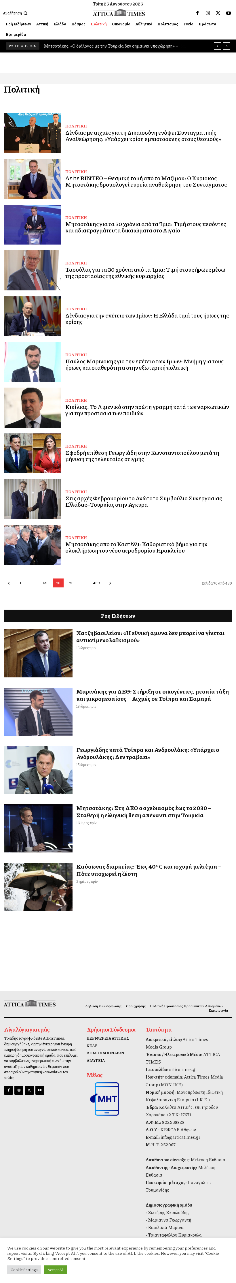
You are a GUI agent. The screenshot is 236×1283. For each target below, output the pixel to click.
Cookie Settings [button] (24, 1269)
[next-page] (110, 582)
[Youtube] (228, 13)
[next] (226, 46)
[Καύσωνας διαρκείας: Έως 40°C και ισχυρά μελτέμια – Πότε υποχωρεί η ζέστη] (38, 887)
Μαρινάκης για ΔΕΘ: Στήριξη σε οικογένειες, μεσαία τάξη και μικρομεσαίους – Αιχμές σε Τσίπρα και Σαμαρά (152, 694)
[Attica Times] (30, 1003)
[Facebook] (197, 13)
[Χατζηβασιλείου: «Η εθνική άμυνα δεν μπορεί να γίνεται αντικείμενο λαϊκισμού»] (38, 653)
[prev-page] (9, 582)
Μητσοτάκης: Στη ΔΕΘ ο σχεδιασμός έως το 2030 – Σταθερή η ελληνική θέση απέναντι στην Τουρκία (144, 811)
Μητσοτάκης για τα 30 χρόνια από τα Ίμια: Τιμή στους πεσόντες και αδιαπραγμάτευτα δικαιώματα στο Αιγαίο (145, 227)
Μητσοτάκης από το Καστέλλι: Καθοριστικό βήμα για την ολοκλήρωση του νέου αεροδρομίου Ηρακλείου (136, 547)
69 (45, 582)
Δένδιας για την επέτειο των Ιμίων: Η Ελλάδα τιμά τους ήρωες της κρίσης (147, 318)
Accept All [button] (55, 1269)
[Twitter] (218, 13)
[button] (16, 13)
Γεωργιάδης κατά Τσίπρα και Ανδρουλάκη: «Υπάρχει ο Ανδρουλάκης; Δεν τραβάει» (147, 753)
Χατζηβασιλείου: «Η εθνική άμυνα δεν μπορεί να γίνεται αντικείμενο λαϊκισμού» (150, 636)
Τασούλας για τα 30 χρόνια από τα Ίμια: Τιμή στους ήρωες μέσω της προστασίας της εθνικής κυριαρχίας (145, 272)
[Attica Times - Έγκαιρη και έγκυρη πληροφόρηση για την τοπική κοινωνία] (118, 12)
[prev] (217, 46)
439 (96, 582)
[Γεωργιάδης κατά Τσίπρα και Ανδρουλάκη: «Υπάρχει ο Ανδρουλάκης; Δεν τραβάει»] (38, 770)
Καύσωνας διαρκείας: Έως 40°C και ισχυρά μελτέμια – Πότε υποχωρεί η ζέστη (149, 870)
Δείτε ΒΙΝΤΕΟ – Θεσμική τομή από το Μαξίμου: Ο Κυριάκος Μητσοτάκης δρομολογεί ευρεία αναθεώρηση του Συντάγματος (146, 181)
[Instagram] (207, 13)
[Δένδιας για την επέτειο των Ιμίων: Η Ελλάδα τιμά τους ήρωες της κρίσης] (32, 316)
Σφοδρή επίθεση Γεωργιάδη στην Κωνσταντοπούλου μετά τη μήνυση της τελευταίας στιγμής (142, 455)
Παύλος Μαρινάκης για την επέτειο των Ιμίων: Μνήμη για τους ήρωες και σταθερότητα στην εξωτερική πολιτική (144, 364)
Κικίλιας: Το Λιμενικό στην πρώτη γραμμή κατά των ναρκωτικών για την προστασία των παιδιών (147, 410)
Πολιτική (76, 126)
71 (71, 582)
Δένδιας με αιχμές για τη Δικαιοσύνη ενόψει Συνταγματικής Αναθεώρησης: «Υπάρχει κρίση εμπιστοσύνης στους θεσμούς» (143, 135)
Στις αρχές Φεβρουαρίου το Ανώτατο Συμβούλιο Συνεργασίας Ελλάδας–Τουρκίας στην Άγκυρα (143, 501)
